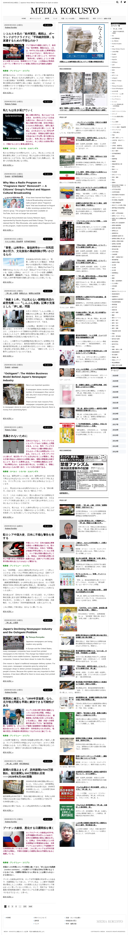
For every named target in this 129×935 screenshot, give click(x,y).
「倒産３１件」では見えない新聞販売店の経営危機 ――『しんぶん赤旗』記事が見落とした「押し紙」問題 (29, 303)
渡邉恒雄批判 (116, 294)
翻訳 (113, 315)
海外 (113, 288)
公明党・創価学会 (117, 145)
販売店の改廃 (116, 339)
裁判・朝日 (115, 320)
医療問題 (114, 158)
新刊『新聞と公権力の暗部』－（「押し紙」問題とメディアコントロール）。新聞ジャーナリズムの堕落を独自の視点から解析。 (83, 109)
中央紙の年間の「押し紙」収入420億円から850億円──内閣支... (91, 313)
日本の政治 (115, 251)
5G (113, 35)
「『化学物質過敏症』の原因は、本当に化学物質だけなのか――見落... (91, 425)
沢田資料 (114, 286)
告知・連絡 (115, 177)
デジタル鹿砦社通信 (117, 116)
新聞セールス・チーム (118, 216)
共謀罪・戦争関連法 (117, 148)
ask (113, 46)
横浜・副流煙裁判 (117, 280)
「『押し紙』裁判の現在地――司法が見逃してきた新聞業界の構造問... (91, 277)
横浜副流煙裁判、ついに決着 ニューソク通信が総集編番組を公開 (91, 336)
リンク (55, 18)
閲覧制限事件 (116, 352)
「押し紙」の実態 (11, 293)
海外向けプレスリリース (119, 291)
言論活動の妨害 (116, 331)
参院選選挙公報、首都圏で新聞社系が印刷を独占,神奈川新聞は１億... (91, 699)
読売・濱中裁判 (116, 336)
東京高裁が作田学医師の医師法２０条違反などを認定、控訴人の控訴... (91, 683)
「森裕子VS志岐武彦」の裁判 (118, 32)
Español (114, 59)
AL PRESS (115, 41)
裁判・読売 (115, 325)
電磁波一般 (115, 357)
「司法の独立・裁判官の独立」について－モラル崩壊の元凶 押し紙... (91, 667)
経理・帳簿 (115, 312)
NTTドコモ (115, 75)
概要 (113, 278)
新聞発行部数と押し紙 (118, 238)
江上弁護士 (115, 283)
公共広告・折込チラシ (118, 140)
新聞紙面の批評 (116, 246)
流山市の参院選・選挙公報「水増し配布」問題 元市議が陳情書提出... (91, 559)
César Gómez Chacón (118, 49)
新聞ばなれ (23, 293)
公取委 (114, 143)
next (30, 906)
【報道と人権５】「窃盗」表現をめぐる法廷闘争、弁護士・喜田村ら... (91, 157)
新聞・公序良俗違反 (117, 213)
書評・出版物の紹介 (117, 257)
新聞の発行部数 (116, 228)
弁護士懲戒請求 (116, 202)
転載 (113, 346)
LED (113, 64)
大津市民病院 (116, 192)
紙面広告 (114, 309)
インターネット (116, 96)
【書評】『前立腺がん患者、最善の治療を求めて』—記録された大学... (91, 714)
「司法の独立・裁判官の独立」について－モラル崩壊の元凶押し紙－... (91, 139)
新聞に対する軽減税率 (118, 222)
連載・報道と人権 (117, 349)
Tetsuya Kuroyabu (117, 86)
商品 (113, 180)
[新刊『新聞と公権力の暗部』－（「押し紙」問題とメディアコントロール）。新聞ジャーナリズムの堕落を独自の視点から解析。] (83, 89)
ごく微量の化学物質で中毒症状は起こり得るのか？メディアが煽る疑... (91, 352)
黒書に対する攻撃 (117, 365)
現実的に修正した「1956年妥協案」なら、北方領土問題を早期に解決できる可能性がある (29, 702)
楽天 (113, 275)
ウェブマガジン (116, 99)
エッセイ (114, 101)
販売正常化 (115, 344)
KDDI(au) (114, 62)
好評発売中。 (64, 493)
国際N (113, 182)
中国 (113, 135)
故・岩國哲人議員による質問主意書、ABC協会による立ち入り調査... (91, 386)
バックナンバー (116, 124)
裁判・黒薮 (115, 328)
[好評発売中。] (83, 472)
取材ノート (115, 169)
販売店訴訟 (115, 341)
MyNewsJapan (116, 67)
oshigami (15, 367)
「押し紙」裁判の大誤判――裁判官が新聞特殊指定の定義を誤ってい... (91, 409)
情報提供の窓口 (84, 18)
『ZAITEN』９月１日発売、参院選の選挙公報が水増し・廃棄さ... (92, 609)
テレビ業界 (115, 122)
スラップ (114, 114)
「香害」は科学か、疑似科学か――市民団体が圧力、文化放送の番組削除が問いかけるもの (28, 251)
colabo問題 (115, 51)
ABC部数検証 (24, 764)
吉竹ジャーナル (116, 174)
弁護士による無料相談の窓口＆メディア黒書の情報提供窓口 (82, 62)
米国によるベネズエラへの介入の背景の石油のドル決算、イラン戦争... (91, 189)
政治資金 (114, 210)
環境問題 (114, 304)
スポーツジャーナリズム (119, 111)
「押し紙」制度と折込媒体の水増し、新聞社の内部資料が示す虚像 (91, 591)
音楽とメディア (116, 360)
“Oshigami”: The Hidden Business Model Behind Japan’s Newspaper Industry (25, 377)
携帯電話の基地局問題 (118, 208)
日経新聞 (114, 254)
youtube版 (115, 91)
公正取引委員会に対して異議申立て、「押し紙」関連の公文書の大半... (92, 522)
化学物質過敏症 (17, 176)
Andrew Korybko (11, 27)
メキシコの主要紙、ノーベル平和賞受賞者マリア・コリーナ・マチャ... (91, 370)
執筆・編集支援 (71, 923)
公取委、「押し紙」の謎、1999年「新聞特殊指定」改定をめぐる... (91, 506)
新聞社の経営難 (34, 293)
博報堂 (114, 161)
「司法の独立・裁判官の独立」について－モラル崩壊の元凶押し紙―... (91, 246)
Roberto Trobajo (11, 104)
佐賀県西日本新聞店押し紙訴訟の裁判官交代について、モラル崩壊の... (91, 773)
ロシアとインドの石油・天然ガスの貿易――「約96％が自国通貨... (91, 123)
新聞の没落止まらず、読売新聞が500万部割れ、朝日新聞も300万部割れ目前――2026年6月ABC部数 (28, 773)
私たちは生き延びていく (18, 110)
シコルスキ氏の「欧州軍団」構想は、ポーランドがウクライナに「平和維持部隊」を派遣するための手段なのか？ (29, 37)
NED (113, 70)
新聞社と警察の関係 (117, 241)
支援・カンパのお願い (68, 18)
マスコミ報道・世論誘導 (14, 241)
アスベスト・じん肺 (117, 93)
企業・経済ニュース (117, 137)
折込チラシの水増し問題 (119, 205)
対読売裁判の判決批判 (118, 194)
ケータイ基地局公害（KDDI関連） (117, 105)
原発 (113, 166)
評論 (113, 333)
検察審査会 (115, 273)
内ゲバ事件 (115, 151)
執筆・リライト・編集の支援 (102, 18)
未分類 (114, 265)
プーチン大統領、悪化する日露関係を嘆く (28, 827)
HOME (24, 18)
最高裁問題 (115, 259)
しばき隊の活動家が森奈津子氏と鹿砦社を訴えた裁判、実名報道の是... (91, 824)
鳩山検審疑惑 (116, 362)
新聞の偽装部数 (116, 225)
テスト (114, 119)
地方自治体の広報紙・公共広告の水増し (119, 185)
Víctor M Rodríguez (117, 88)
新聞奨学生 (115, 233)
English (7, 176)
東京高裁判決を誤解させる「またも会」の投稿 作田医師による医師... (91, 652)
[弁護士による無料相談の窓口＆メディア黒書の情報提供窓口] (83, 41)
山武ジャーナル (116, 197)
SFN (113, 83)
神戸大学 (114, 307)
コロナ (114, 108)
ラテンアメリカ (116, 129)
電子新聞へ (115, 354)
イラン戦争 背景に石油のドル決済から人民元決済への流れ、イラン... (91, 173)
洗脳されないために (15, 435)
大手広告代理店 (116, 189)
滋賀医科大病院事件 (117, 299)
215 (25, 906)
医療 (113, 156)
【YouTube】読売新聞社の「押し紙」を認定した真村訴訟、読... (91, 806)
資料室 (47, 18)
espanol (114, 57)
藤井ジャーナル (116, 317)
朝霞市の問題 (116, 262)
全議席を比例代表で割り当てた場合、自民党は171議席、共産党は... (91, 204)
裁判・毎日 (115, 323)
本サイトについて (35, 18)
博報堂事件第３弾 (117, 164)
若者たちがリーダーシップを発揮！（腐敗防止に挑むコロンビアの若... (91, 757)
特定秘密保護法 (116, 302)
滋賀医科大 (115, 296)
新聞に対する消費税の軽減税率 (119, 219)
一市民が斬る (116, 132)
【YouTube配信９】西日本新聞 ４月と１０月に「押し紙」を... (91, 788)
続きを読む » (8, 93)
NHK (113, 72)
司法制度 (114, 172)
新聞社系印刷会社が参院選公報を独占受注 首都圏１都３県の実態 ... (92, 636)
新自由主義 (115, 249)
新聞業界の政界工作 (117, 236)
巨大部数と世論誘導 (117, 200)
